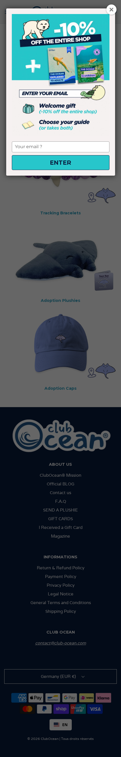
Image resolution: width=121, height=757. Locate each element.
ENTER (60, 162)
